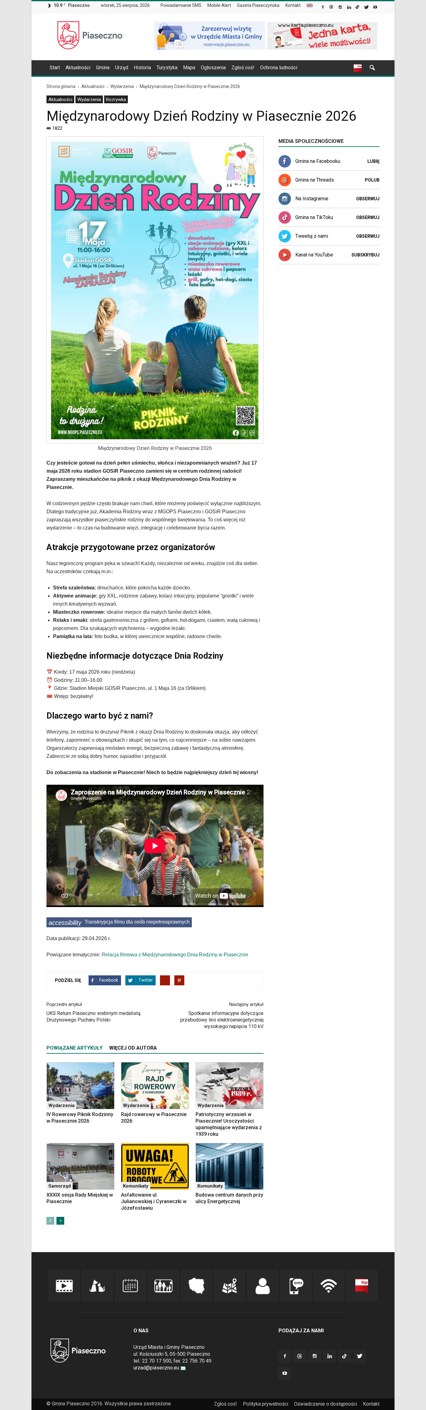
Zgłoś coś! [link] (242, 68)
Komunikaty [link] (135, 1186)
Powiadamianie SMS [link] (181, 5)
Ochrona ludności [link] (278, 68)
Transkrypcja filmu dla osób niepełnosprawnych (119, 922)
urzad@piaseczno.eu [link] (156, 1368)
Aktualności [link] (77, 68)
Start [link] (55, 68)
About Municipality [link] (310, 5)
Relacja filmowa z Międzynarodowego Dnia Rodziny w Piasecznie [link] (175, 954)
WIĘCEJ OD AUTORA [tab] (133, 1048)
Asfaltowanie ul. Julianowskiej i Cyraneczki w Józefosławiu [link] (153, 1201)
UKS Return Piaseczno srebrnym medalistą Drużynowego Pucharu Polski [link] (93, 1016)
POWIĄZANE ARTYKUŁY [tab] (74, 1048)
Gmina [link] (102, 68)
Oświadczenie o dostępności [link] (325, 1404)
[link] (323, 7)
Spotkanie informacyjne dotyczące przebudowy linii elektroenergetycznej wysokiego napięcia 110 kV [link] (222, 1019)
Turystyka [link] (167, 68)
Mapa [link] (189, 68)
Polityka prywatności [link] (265, 1404)
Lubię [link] (373, 161)
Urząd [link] (121, 68)
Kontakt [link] (293, 5)
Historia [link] (142, 68)
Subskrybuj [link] (365, 254)
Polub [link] (372, 180)
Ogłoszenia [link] (213, 68)
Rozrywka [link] (116, 99)
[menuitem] (183, 5)
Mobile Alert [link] (219, 5)
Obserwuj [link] (368, 198)
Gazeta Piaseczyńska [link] (258, 5)
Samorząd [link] (59, 1186)
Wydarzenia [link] (89, 99)
